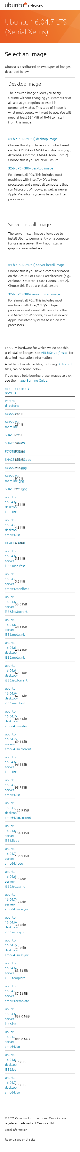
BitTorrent (65, 364)
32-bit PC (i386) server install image (34, 294)
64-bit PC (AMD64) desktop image (33, 139)
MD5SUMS (12, 414)
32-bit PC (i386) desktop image (30, 168)
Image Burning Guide (32, 380)
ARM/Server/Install (54, 352)
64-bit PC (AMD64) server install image (36, 265)
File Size (20, 388)
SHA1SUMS (13, 435)
